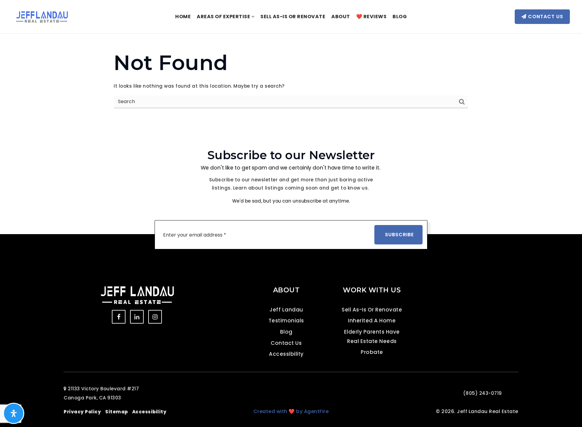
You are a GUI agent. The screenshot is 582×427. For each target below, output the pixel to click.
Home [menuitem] (183, 16)
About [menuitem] (340, 16)
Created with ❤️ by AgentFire (291, 411)
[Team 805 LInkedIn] (137, 317)
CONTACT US (545, 16)
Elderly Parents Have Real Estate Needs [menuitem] (372, 336)
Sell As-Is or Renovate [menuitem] (292, 16)
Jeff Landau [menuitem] (286, 309)
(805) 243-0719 (482, 393)
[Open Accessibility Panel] (13, 413)
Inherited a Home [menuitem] (372, 320)
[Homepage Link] (42, 16)
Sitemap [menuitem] (116, 412)
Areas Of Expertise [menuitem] (224, 16)
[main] (291, 78)
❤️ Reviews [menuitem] (371, 16)
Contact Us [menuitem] (286, 343)
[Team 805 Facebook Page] (118, 317)
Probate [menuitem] (372, 352)
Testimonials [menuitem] (286, 320)
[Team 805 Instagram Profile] (155, 317)
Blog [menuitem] (400, 16)
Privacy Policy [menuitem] (82, 412)
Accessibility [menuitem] (286, 354)
